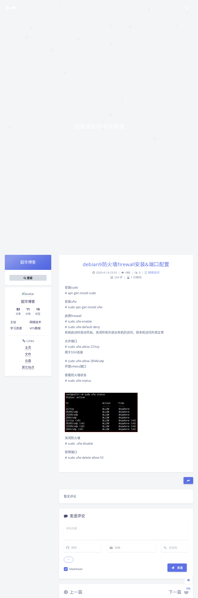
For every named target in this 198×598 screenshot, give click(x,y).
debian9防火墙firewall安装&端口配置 (126, 264)
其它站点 (28, 367)
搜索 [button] (29, 278)
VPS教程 (35, 328)
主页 (28, 347)
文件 (28, 354)
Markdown (76, 569)
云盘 (28, 361)
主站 (13, 322)
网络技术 (35, 322)
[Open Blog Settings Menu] (188, 580)
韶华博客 (11, 7)
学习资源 (16, 328)
